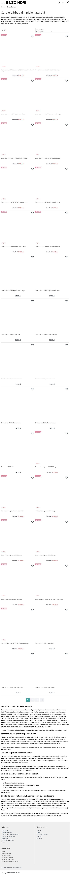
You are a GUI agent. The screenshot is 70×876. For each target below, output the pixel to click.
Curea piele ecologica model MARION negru (12, 511)
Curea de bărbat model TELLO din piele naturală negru (49, 599)
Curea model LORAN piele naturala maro (45, 423)
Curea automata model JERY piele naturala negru (47, 70)
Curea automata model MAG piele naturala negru (13, 114)
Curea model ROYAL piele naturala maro (11, 467)
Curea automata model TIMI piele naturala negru (47, 246)
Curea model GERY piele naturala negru (45, 687)
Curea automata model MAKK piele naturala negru (48, 114)
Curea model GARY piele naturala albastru (46, 334)
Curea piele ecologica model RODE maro (11, 555)
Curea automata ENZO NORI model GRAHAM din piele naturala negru (17, 70)
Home (3, 7)
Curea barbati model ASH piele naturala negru (13, 290)
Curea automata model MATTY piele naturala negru (14, 158)
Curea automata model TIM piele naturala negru (13, 246)
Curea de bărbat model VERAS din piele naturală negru (15, 643)
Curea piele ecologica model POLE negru (45, 511)
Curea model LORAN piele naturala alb (11, 423)
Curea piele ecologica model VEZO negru (11, 599)
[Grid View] (2, 30)
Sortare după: (40, 30)
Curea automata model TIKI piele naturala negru (47, 202)
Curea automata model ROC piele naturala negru (47, 158)
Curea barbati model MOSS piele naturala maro (47, 290)
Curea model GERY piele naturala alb (44, 643)
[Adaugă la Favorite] (32, 36)
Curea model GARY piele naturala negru (11, 378)
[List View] (5, 30)
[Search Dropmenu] (63, 2)
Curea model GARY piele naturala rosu (45, 378)
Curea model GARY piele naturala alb (10, 334)
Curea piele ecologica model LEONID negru (46, 467)
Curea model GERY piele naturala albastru (12, 687)
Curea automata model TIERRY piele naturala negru (14, 202)
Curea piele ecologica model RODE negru (45, 555)
